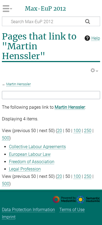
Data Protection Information (28, 209)
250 (87, 130)
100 (77, 130)
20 (59, 130)
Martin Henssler (18, 84)
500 (5, 138)
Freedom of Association (31, 161)
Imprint (9, 217)
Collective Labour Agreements (37, 146)
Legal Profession (25, 169)
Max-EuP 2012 (45, 8)
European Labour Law (30, 154)
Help (95, 38)
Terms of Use (72, 209)
